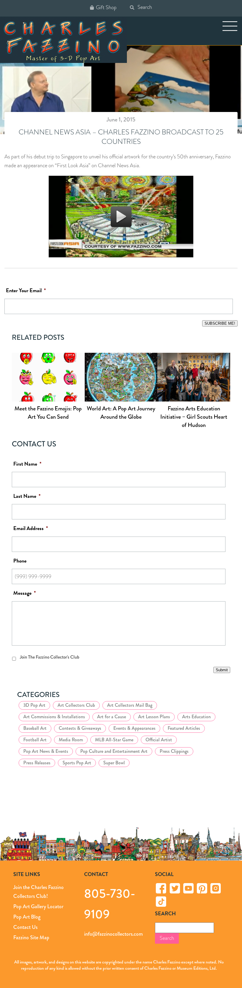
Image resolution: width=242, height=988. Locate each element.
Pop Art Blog (26, 917)
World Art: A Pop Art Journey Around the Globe (121, 412)
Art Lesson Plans (154, 716)
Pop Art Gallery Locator (38, 906)
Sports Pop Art (77, 762)
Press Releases (36, 762)
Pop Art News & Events (45, 751)
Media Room (71, 739)
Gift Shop (106, 7)
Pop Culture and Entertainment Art (114, 751)
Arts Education (196, 716)
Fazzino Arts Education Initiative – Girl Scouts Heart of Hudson (193, 416)
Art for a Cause (111, 716)
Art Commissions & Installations (54, 716)
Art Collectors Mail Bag (129, 705)
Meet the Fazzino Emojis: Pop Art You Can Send (48, 412)
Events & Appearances (134, 728)
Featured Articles (184, 728)
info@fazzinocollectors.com (113, 934)
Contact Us (25, 927)
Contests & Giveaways (80, 728)
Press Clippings (174, 751)
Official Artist (158, 739)
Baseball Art (35, 728)
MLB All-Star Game (114, 739)
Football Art (35, 739)
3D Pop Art (34, 705)
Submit (222, 670)
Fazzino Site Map (31, 937)
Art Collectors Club (76, 705)
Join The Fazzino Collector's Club (49, 657)
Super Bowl (114, 762)
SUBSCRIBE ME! (220, 323)
